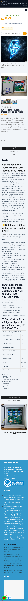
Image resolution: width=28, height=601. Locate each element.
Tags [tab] (14, 154)
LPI (25, 64)
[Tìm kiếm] (25, 33)
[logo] (14, 49)
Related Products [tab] (14, 397)
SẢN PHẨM (10, 64)
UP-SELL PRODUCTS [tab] (14, 400)
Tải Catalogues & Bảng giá (24, 3)
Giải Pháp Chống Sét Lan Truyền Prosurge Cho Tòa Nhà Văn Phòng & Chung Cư (13, 565)
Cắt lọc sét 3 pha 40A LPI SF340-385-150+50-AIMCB (14, 433)
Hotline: (13, 3)
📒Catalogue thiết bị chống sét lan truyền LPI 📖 (13, 228)
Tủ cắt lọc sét (4, 117)
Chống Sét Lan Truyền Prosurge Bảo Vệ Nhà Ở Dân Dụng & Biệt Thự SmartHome (14, 549)
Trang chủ (3, 64)
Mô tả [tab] (14, 148)
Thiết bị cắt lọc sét (18, 64)
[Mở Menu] (26, 10)
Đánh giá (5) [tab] (14, 151)
